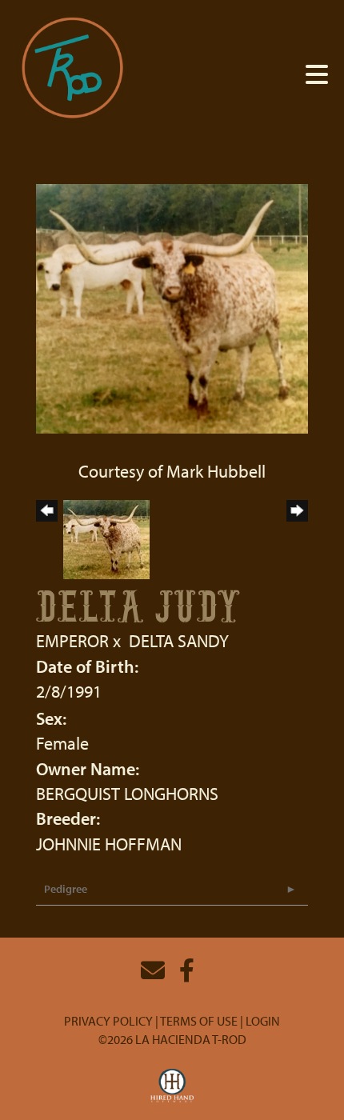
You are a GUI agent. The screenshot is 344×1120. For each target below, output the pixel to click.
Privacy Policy (108, 1021)
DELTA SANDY (179, 641)
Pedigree (65, 889)
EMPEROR (72, 641)
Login (263, 1021)
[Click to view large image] (172, 306)
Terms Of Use (199, 1021)
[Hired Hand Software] (172, 1086)
